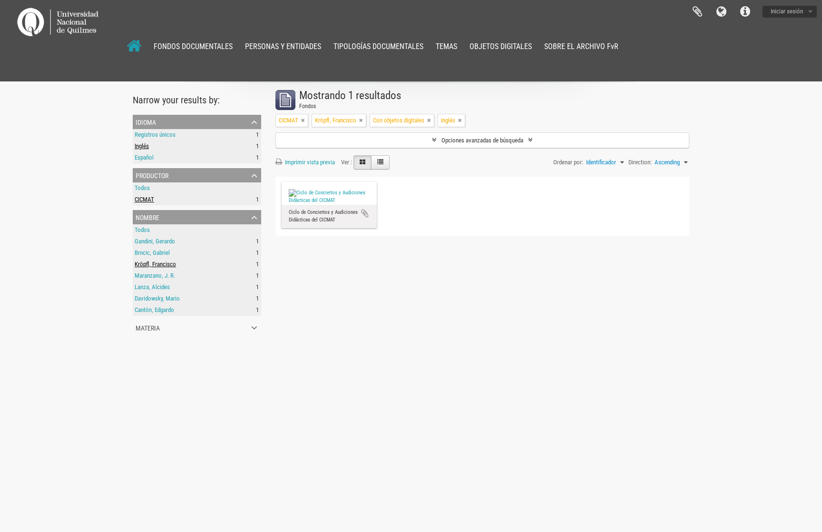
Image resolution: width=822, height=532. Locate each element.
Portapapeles (697, 12)
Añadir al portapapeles (365, 213)
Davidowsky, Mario (157, 298)
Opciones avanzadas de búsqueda (482, 140)
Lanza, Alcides (152, 287)
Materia (148, 327)
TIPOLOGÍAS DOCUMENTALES (378, 46)
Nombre (147, 216)
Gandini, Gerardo (155, 241)
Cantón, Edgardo (154, 309)
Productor (152, 175)
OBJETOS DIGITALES (501, 46)
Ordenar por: (568, 162)
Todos (142, 187)
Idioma (721, 12)
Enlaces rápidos (745, 12)
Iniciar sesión (787, 11)
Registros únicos (155, 134)
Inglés (142, 146)
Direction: (640, 162)
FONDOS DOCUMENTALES (193, 46)
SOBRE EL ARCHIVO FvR (581, 46)
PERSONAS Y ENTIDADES (283, 46)
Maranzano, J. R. (155, 275)
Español (144, 157)
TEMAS (446, 46)
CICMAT (144, 199)
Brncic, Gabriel (152, 252)
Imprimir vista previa (309, 162)
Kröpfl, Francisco (155, 264)
